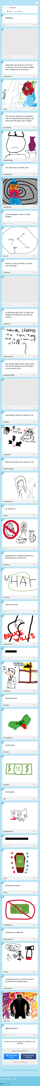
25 (2, 601)
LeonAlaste (7, 127)
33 (2, 789)
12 (2, 277)
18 (2, 426)
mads (5, 109)
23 (2, 552)
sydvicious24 (7, 988)
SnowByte (6, 691)
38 (2, 896)
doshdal (6, 705)
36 (2, 850)
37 (2, 882)
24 (2, 569)
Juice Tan (6, 1021)
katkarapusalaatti (9, 939)
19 (2, 459)
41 (2, 976)
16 (2, 379)
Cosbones (6, 565)
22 (2, 520)
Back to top (6, 1084)
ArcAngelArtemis (9, 738)
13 (2, 309)
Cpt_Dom (6, 597)
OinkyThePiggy (8, 469)
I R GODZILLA (7, 925)
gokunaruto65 (8, 831)
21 (2, 505)
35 (2, 835)
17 (2, 412)
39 (2, 929)
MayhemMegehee (9, 160)
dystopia (6, 785)
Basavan (6, 752)
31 (2, 742)
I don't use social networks (20, 1062)
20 (2, 473)
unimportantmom (9, 174)
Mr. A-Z (5, 256)
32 (2, 756)
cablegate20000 (8, 375)
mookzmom (7, 76)
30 (2, 709)
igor (4, 799)
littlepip (6, 422)
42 (2, 992)
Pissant (5, 972)
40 (2, 943)
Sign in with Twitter (12, 1056)
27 (2, 648)
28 (2, 662)
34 (2, 803)
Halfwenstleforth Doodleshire (13, 356)
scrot (5, 878)
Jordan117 (6, 324)
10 (2, 227)
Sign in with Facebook (29, 1056)
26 (2, 615)
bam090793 (7, 207)
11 (2, 260)
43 (2, 1025)
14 (2, 328)
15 (2, 361)
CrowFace (6, 272)
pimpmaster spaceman (11, 644)
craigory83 (6, 455)
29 (2, 695)
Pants (5, 892)
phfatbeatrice (8, 501)
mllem (5, 515)
